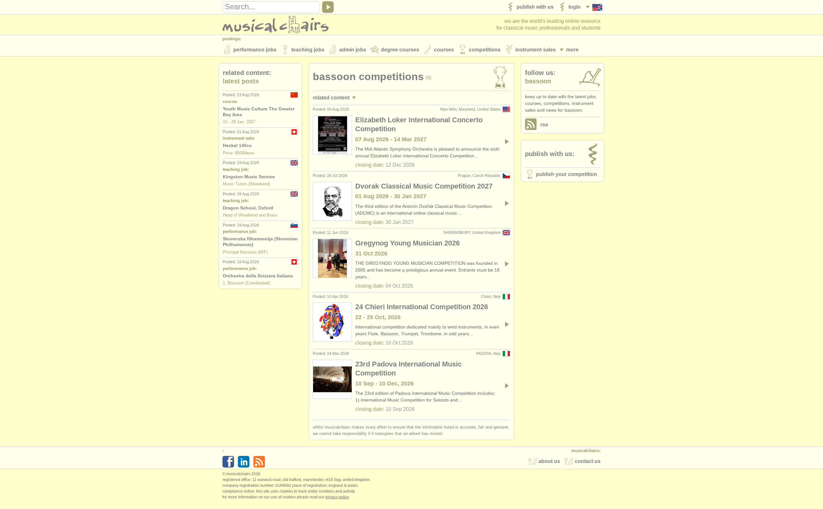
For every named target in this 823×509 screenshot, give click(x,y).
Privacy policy (337, 497)
